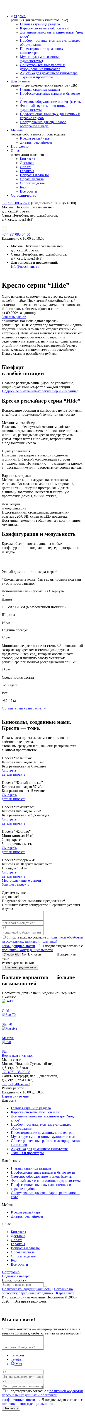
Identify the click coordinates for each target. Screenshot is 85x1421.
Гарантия (27, 171)
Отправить (11, 1408)
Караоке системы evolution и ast (44, 28)
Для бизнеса (21, 81)
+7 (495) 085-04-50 (16, 203)
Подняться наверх (16, 1276)
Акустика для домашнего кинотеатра (49, 73)
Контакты (27, 159)
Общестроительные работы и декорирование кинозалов (42, 67)
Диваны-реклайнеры (36, 142)
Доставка (27, 163)
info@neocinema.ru (25, 266)
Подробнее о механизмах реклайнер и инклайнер (40, 391)
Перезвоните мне (15, 1096)
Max (18, 1364)
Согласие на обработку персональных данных (37, 1291)
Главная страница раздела (40, 24)
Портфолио (20, 146)
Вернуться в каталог (17, 1055)
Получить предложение (20, 967)
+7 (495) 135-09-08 (16, 1072)
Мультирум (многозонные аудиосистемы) (40, 59)
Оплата (25, 167)
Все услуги (28, 191)
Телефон (17, 1355)
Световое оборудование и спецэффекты (51, 102)
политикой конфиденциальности (27, 950)
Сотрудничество (23, 195)
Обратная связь (32, 179)
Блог (23, 187)
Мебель (17, 130)
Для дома (18, 16)
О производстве (32, 183)
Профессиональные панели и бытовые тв (43, 1172)
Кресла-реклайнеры (35, 138)
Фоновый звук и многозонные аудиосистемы (46, 1180)
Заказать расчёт (14, 317)
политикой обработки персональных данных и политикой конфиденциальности (42, 941)
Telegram (17, 1359)
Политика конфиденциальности (26, 1289)
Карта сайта (65, 1293)
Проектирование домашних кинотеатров (42, 1132)
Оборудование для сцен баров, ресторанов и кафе (43, 124)
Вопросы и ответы (34, 175)
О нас (16, 150)
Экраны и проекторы (36, 77)
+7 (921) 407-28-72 (16, 1084)
